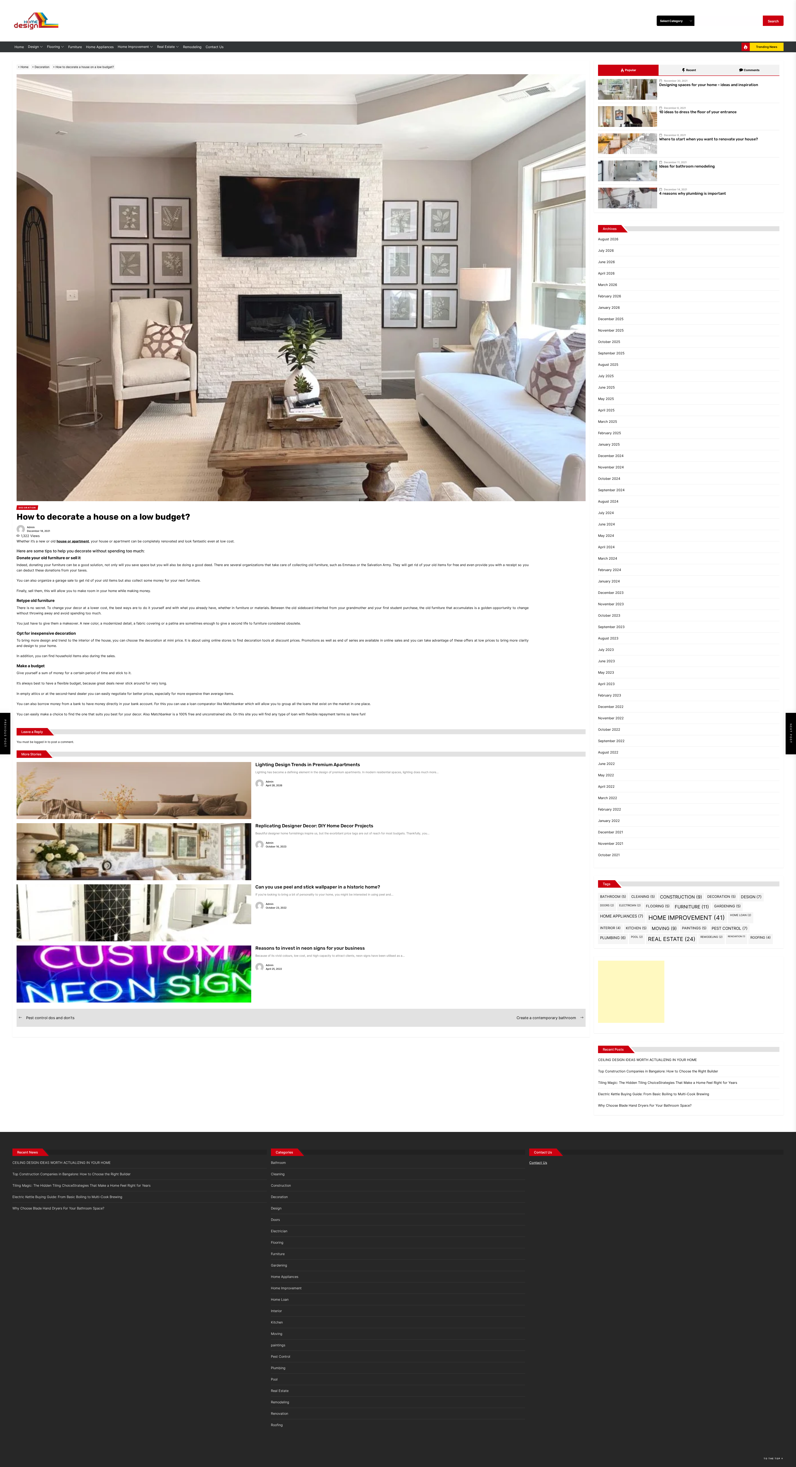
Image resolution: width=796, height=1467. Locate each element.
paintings (694, 928)
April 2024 (606, 547)
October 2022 (609, 729)
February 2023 (609, 695)
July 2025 (606, 376)
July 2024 (606, 513)
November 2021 (610, 843)
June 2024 (606, 524)
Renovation (736, 936)
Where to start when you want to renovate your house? (708, 139)
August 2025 (608, 364)
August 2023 (608, 638)
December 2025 (611, 319)
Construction (681, 896)
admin (31, 527)
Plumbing (613, 937)
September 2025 (611, 353)
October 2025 (609, 342)
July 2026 (606, 250)
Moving (664, 928)
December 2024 (611, 456)
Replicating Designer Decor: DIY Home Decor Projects (314, 826)
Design (33, 47)
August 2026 (608, 239)
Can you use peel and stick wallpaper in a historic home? (317, 887)
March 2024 (607, 558)
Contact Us (214, 47)
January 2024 (609, 581)
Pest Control (729, 928)
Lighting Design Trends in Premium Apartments (307, 764)
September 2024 (611, 490)
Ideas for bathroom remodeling (687, 166)
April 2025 (606, 410)
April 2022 (606, 786)
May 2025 (606, 399)
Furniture (75, 47)
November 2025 (611, 330)
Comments (751, 70)
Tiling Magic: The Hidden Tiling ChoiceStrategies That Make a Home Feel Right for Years (667, 1082)
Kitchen (636, 928)
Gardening (727, 906)
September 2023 (611, 627)
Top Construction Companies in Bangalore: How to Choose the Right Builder (658, 1071)
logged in (40, 742)
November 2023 (611, 604)
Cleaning (643, 896)
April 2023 (606, 684)
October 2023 (609, 615)
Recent (691, 70)
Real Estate (166, 47)
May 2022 (606, 775)
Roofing (760, 937)
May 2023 (606, 672)
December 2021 (610, 832)
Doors (607, 905)
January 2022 (609, 821)
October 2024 (609, 478)
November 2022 (611, 718)
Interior (610, 928)
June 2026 (606, 262)
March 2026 (607, 285)
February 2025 (609, 433)
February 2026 (609, 296)
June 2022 (606, 764)
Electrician (630, 905)
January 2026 (609, 307)
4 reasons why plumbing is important (692, 193)
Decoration (721, 896)
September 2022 (611, 741)
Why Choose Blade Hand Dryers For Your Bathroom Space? (645, 1105)
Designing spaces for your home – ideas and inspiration (708, 85)
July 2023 (606, 650)
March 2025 (607, 421)
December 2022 (611, 707)
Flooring (53, 47)
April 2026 (606, 273)
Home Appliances (100, 47)
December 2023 (611, 593)
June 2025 (606, 387)
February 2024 (609, 570)
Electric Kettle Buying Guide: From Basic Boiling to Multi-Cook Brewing (653, 1094)
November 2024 (611, 467)
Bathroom (613, 896)
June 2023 (606, 661)
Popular (630, 70)
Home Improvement (133, 47)
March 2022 (607, 798)
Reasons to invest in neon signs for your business (310, 948)
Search (773, 21)
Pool (637, 936)
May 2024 (606, 536)
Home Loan (740, 915)
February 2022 (609, 809)
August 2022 (608, 752)
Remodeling (192, 47)
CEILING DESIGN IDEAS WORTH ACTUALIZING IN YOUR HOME (647, 1060)
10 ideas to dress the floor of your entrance (698, 112)
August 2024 (608, 501)
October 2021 (609, 855)
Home (19, 47)
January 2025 (609, 444)
